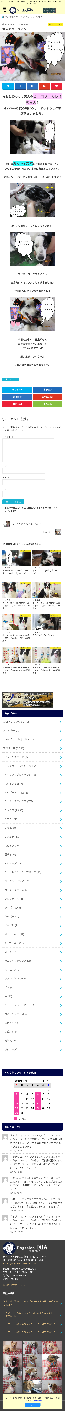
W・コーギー (14, 934)
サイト (5, 489)
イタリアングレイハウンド (21, 774)
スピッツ (12, 1022)
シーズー (13, 907)
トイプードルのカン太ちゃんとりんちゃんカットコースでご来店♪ (30, 1314)
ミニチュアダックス (19, 801)
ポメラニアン (15, 978)
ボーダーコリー (12, 379)
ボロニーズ (13, 1049)
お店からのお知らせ (16, 721)
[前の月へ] (38, 1080)
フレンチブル (14, 898)
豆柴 (10, 854)
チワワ (11, 819)
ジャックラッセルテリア (18, 739)
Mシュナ (13, 836)
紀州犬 (10, 1040)
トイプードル (16, 792)
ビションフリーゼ (16, 757)
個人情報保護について (14, 1284)
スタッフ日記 (14, 783)
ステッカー (11, 730)
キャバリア (13, 916)
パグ (9, 987)
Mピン (11, 1031)
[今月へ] (43, 1080)
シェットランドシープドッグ (23, 872)
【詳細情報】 (38, 1400)
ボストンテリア (16, 1014)
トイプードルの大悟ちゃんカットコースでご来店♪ (29, 1324)
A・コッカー (14, 943)
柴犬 (10, 827)
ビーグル (12, 925)
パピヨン (12, 845)
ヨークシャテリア (18, 881)
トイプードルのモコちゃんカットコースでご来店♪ (29, 1332)
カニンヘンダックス (18, 960)
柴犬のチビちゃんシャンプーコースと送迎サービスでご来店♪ (30, 1303)
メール (5, 477)
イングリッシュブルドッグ (21, 766)
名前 (4, 465)
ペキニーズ (13, 969)
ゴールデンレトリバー (19, 1005)
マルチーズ (14, 863)
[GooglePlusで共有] (44, 86)
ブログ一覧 (13, 748)
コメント (8, 436)
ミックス (14, 810)
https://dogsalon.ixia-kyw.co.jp (19, 1263)
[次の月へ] (48, 1080)
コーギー (11, 951)
